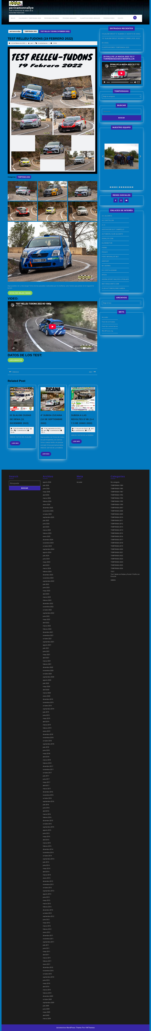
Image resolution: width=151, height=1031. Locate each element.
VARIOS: (113, 580)
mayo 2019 (46, 718)
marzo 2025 (47, 530)
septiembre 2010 (48, 977)
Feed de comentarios (110, 326)
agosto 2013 (47, 894)
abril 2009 (46, 1015)
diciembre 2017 (48, 766)
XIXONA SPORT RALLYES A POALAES (115, 279)
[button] (110, 187)
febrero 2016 (47, 817)
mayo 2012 (46, 923)
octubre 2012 (47, 913)
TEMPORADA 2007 (117, 508)
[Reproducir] (105, 82)
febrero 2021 (47, 664)
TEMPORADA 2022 (30, 31)
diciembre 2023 (48, 575)
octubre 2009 (47, 999)
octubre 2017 (47, 773)
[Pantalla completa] (138, 82)
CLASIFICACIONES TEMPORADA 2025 (115, 47)
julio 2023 (46, 584)
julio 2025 (46, 520)
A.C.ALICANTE (107, 216)
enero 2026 (46, 504)
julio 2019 (46, 712)
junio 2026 (46, 488)
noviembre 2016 (48, 795)
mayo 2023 (46, 591)
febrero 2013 (47, 907)
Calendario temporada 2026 (30, 18)
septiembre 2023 (48, 581)
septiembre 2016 (48, 801)
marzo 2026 (47, 498)
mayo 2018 (46, 753)
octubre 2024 (47, 546)
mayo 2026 (46, 492)
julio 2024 (46, 555)
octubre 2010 (47, 974)
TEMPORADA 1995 (117, 501)
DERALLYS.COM (107, 238)
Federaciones (108, 18)
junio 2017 (46, 779)
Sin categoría (115, 482)
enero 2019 (46, 731)
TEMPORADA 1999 (117, 504)
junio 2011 (46, 948)
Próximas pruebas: (51, 18)
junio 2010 (46, 980)
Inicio (13, 18)
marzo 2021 (47, 661)
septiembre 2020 (48, 677)
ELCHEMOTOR (107, 243)
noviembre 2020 (48, 670)
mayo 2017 (46, 782)
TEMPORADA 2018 (117, 543)
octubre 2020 (47, 674)
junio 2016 (46, 808)
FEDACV (105, 252)
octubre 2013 (47, 887)
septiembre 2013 (48, 891)
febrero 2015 (47, 846)
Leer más (16, 443)
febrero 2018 (47, 763)
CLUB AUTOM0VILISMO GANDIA (113, 288)
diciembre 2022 (48, 603)
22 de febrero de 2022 (18, 43)
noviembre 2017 (48, 769)
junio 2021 (46, 651)
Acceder (105, 317)
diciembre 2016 (48, 792)
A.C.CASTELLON (108, 220)
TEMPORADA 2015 (117, 533)
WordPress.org (107, 331)
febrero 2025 (47, 533)
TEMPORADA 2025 (117, 565)
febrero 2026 (47, 501)
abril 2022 (46, 622)
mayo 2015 (46, 836)
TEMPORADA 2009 (117, 514)
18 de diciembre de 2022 (21, 428)
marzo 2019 (47, 725)
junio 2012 (46, 919)
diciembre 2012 (48, 910)
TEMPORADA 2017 (117, 539)
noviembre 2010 (48, 970)
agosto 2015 (47, 830)
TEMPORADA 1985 (117, 488)
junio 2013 (46, 897)
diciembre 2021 (48, 632)
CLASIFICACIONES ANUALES (90, 18)
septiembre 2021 (48, 642)
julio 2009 (46, 1006)
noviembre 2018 (48, 737)
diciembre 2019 (48, 699)
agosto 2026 (47, 482)
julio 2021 (46, 648)
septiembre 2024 (48, 549)
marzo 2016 (47, 814)
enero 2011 (46, 964)
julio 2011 (46, 945)
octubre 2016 (47, 798)
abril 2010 (46, 986)
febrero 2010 (47, 993)
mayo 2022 (46, 619)
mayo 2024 (46, 562)
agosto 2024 (47, 552)
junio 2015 (46, 833)
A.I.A (103, 225)
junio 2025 (46, 524)
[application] (121, 73)
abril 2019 (46, 721)
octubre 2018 (47, 741)
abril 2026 (46, 495)
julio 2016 (46, 804)
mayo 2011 (46, 951)
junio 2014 (46, 865)
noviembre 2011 (48, 939)
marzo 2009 (47, 1018)
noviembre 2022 (48, 607)
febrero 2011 (47, 961)
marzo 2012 (47, 926)
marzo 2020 (47, 693)
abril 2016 (46, 811)
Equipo (120, 18)
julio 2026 (46, 485)
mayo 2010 (46, 983)
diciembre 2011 (48, 935)
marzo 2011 (47, 958)
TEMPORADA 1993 (117, 498)
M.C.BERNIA (106, 266)
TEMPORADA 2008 (117, 511)
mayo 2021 (46, 654)
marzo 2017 (47, 788)
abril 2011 (46, 955)
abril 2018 (46, 757)
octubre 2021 (47, 638)
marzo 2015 (47, 843)
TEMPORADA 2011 (117, 520)
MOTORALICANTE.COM (110, 284)
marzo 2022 (47, 626)
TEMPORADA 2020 (117, 549)
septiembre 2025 (48, 517)
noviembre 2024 (48, 543)
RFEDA (104, 275)
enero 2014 (46, 878)
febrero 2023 (47, 600)
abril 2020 (46, 690)
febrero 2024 (47, 571)
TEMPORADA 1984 (117, 485)
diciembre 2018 (48, 734)
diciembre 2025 (48, 508)
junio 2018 (46, 750)
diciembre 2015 (48, 820)
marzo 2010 (47, 990)
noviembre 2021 (48, 635)
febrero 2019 (47, 728)
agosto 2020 (47, 680)
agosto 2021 (47, 645)
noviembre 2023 (48, 578)
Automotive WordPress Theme (69, 1028)
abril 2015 (46, 840)
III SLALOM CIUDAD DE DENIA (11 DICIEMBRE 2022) (20, 419)
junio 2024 (46, 559)
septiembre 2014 (48, 859)
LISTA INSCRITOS (16, 360)
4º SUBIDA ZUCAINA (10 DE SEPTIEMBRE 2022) (51, 419)
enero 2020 (46, 696)
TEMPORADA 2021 (117, 552)
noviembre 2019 (48, 702)
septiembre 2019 (48, 709)
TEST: (113, 571)
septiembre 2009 (48, 1002)
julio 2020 (46, 683)
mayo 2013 (46, 900)
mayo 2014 (46, 868)
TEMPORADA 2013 (117, 527)
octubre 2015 (47, 824)
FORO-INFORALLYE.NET (110, 256)
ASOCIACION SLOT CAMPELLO (113, 229)
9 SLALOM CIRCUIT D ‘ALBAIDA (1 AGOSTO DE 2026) (121, 34)
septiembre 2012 (48, 916)
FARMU (104, 247)
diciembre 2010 (48, 967)
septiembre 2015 (48, 827)
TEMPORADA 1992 (117, 495)
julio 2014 (46, 862)
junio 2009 (46, 1009)
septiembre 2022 (48, 613)
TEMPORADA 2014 (117, 530)
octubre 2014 (47, 856)
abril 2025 (46, 527)
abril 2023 (46, 594)
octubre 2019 (47, 705)
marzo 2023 (47, 597)
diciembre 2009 (48, 996)
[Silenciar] (135, 82)
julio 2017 (46, 776)
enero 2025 (46, 536)
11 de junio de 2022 (80, 428)
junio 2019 (46, 715)
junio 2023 (46, 587)
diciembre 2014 (48, 849)
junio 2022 (46, 616)
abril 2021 (46, 658)
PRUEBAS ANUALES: (70, 18)
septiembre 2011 (48, 942)
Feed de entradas (108, 322)
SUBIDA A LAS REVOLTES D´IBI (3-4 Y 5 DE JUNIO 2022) (82, 419)
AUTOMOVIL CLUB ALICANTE (112, 234)
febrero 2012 (47, 929)
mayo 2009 (46, 1012)
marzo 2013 (47, 903)
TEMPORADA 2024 (117, 562)
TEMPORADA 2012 (117, 524)
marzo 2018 (47, 760)
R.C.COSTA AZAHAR (109, 270)
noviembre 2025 (48, 511)
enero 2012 (46, 932)
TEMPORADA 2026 (117, 568)
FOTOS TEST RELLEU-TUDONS (20, 293)
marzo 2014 (47, 875)
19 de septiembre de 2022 (52, 428)
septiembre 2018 (48, 744)
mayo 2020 (46, 686)
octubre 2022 (47, 610)
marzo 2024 (47, 568)
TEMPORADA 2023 (117, 559)
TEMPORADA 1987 (117, 492)
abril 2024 (46, 565)
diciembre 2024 (48, 539)
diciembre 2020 (48, 667)
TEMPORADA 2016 (117, 536)
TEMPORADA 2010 (117, 517)
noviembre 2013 (48, 884)
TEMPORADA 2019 (117, 546)
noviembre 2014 (48, 852)
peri (32, 43)
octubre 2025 (47, 514)
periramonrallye (21, 7)
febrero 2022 (47, 629)
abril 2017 (46, 785)
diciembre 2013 (48, 881)
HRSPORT (105, 261)
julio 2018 (46, 747)
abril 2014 (46, 872)
